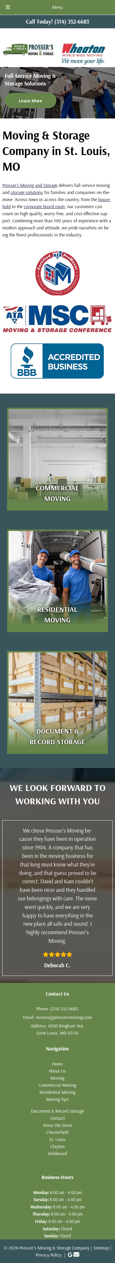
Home (57, 1064)
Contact (57, 1118)
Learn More (30, 100)
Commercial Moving (57, 1085)
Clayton (57, 1146)
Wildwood (57, 1153)
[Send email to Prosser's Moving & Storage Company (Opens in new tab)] (76, 1255)
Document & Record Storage (57, 1111)
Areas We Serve (57, 1125)
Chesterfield (57, 1132)
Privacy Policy (49, 1255)
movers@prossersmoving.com (64, 1017)
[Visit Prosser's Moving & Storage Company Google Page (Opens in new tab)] (70, 1255)
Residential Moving (57, 1092)
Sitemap (101, 1248)
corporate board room (44, 206)
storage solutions (27, 192)
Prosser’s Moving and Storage (30, 185)
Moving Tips (57, 1099)
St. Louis (57, 1139)
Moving (57, 1078)
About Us (57, 1071)
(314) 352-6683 (64, 1009)
